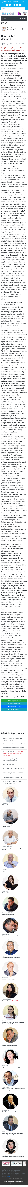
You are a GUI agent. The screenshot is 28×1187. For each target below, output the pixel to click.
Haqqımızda (16, 1)
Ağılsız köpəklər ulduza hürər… (9, 871)
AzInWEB (9, 1176)
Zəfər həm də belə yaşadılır (9, 979)
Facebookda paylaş (15, 706)
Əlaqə (22, 1)
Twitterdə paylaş (15, 709)
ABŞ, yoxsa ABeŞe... (13, 753)
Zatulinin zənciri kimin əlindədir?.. (12, 777)
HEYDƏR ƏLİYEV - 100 (16, 1183)
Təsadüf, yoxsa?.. (6, 826)
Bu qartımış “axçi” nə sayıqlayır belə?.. (14, 744)
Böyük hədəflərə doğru (8, 892)
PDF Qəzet (22, 18)
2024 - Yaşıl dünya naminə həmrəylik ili (13, 1181)
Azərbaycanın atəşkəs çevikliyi (9, 1045)
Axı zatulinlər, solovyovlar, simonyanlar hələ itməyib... (10, 759)
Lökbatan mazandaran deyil (9, 1111)
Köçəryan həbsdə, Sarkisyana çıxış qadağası (13, 804)
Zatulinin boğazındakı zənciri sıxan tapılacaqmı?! (13, 773)
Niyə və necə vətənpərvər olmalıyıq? (11, 1067)
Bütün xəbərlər (6, 1)
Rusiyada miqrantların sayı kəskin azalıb (11, 935)
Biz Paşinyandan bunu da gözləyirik (13, 768)
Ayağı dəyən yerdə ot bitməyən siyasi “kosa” (13, 1156)
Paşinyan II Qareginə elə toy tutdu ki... (14, 747)
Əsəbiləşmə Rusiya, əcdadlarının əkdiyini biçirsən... (12, 739)
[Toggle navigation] (4, 18)
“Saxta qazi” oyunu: (10, 1000)
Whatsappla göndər (15, 701)
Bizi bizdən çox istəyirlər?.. (8, 914)
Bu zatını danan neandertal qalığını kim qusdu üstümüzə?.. (13, 782)
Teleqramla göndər (14, 703)
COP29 (8, 1183)
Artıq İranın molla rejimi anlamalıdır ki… (11, 957)
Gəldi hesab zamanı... (9, 764)
